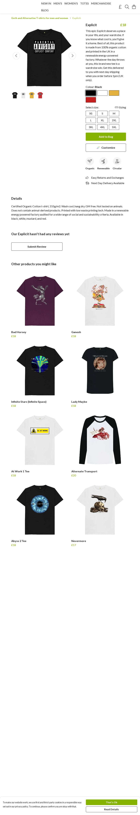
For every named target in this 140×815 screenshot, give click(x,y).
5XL (114, 127)
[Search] (127, 6)
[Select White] (102, 93)
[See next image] (72, 55)
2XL (114, 120)
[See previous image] (16, 55)
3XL (91, 127)
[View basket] (133, 6)
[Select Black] (91, 93)
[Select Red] (91, 100)
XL (102, 120)
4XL (102, 127)
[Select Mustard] (114, 93)
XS (90, 113)
